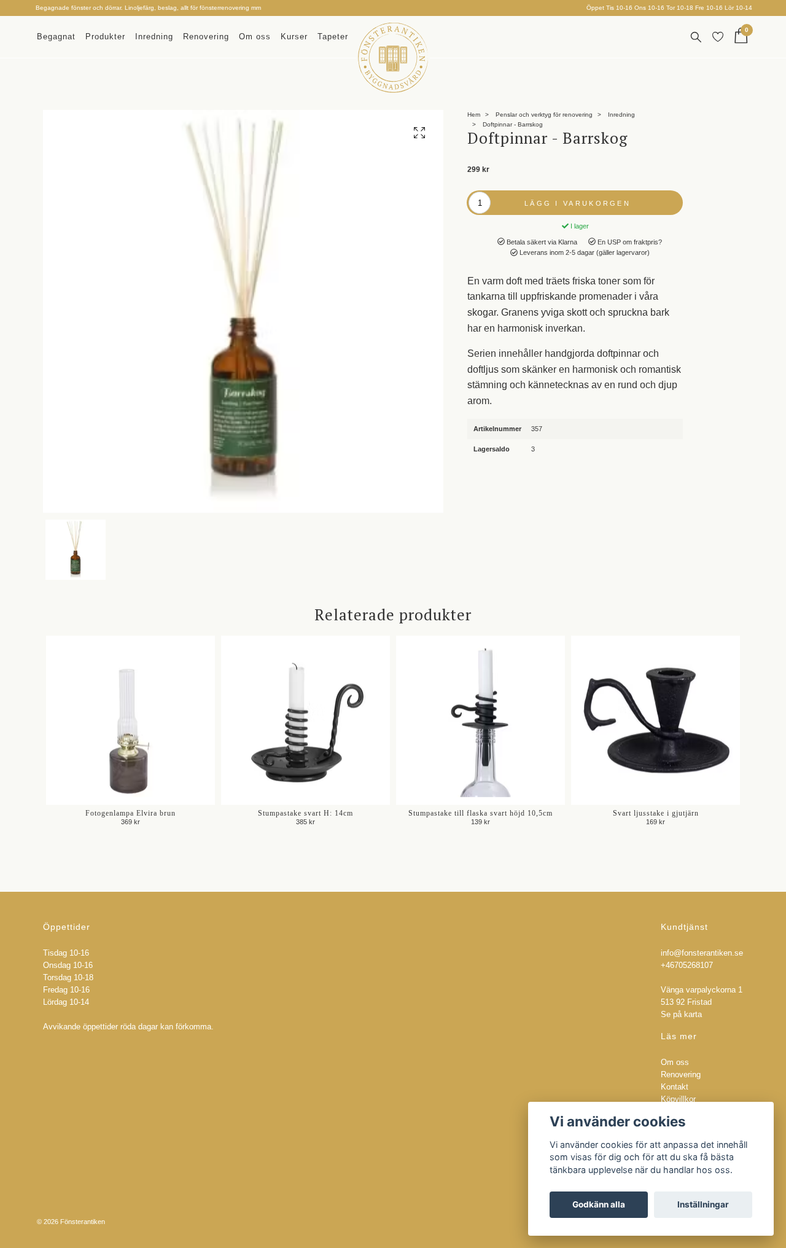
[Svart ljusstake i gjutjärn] (655, 720)
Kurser (294, 36)
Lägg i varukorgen (577, 203)
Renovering (206, 36)
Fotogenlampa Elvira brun (130, 813)
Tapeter (332, 36)
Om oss (255, 36)
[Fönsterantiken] (393, 58)
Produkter (105, 36)
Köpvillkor (678, 1099)
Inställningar (703, 1204)
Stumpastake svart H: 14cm (305, 813)
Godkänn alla (598, 1204)
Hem (473, 114)
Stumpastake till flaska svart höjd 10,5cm (480, 813)
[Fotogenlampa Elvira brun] (130, 720)
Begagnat (56, 36)
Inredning (154, 36)
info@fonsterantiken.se (702, 953)
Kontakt (674, 1087)
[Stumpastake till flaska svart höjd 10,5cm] (480, 720)
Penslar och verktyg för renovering (544, 114)
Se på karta (681, 1014)
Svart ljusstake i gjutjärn (656, 813)
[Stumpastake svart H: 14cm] (305, 720)
